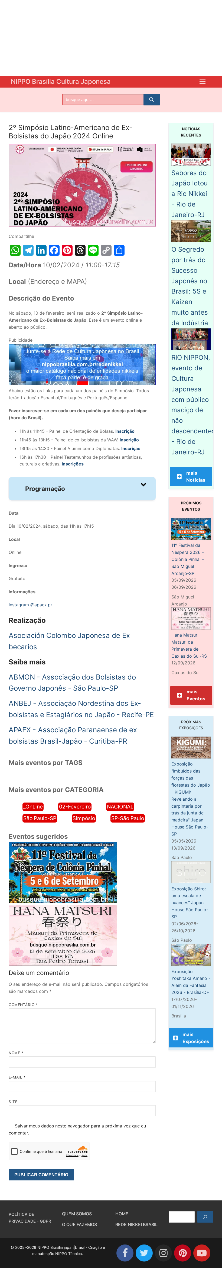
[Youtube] (201, 1253)
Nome (16, 1053)
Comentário (23, 1005)
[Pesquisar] (205, 1217)
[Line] (93, 250)
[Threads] (80, 250)
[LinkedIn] (41, 250)
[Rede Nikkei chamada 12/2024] (82, 383)
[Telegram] (28, 250)
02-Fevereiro (75, 806)
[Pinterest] (67, 250)
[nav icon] (202, 81)
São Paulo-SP (39, 818)
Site (13, 1102)
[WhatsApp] (15, 250)
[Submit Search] (151, 99)
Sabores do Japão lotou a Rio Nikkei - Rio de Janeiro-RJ (189, 194)
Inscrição (129, 439)
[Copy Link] (106, 250)
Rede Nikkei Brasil (136, 1224)
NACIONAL (120, 806)
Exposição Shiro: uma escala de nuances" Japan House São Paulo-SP (189, 903)
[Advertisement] (111, 38)
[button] (82, 488)
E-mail (17, 1077)
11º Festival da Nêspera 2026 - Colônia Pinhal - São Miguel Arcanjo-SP (187, 559)
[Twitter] (144, 1253)
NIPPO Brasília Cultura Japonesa (61, 81)
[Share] (119, 250)
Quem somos (77, 1213)
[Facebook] (54, 250)
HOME (121, 1213)
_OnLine (33, 806)
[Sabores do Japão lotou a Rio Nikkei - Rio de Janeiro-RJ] (191, 164)
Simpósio (84, 818)
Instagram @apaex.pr (30, 604)
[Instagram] (163, 1253)
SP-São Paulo (127, 818)
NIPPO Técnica (68, 1253)
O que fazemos (79, 1224)
